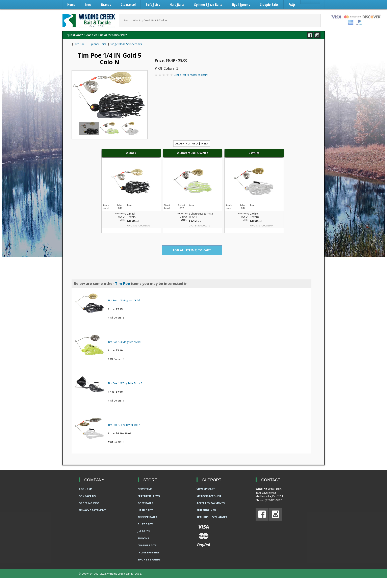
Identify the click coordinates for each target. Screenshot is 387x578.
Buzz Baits (146, 524)
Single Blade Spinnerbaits (126, 44)
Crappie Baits (269, 4)
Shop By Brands (149, 559)
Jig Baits (144, 531)
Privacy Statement (92, 510)
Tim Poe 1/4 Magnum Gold (124, 300)
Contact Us (87, 496)
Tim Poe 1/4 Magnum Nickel (124, 342)
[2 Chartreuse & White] (109, 128)
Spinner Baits (98, 44)
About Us (86, 489)
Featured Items (149, 496)
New (88, 4)
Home (71, 4)
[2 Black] (89, 128)
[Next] (139, 95)
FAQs (291, 4)
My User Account (209, 496)
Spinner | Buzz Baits (208, 5)
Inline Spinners (148, 552)
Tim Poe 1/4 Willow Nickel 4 (124, 424)
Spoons (143, 538)
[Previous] (80, 95)
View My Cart (206, 489)
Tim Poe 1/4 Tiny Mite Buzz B (125, 383)
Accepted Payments (211, 503)
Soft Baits (153, 5)
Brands (106, 4)
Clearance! (128, 4)
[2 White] (129, 128)
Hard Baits (177, 5)
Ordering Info (89, 503)
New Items (145, 489)
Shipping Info (206, 510)
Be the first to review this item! (191, 75)
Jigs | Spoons (241, 5)
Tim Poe (80, 44)
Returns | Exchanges (212, 517)
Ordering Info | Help (192, 143)
